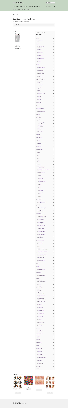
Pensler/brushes (40, 343)
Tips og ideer (23, 9)
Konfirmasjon (41, 190)
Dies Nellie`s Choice (40, 55)
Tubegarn (39, 96)
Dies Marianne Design (41, 53)
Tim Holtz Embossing (41, 76)
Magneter (38, 135)
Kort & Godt (38, 114)
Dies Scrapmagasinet (41, 58)
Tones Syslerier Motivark (41, 172)
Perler (41, 85)
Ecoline (39, 140)
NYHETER (25, 6)
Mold (38, 289)
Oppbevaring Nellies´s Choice (42, 207)
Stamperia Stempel (40, 307)
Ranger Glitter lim (40, 128)
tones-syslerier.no (17, 2)
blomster (40, 175)
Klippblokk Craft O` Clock (42, 216)
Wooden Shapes (40, 290)
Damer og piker (41, 178)
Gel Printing (39, 143)
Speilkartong (38, 286)
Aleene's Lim (40, 123)
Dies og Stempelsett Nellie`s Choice (43, 56)
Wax (38, 163)
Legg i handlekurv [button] (17, 48)
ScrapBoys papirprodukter (41, 231)
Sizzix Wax (39, 284)
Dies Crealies (39, 49)
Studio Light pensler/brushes (42, 258)
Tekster (40, 196)
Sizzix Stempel (40, 305)
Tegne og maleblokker (40, 333)
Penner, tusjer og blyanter (40, 240)
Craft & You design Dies (41, 46)
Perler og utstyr (41, 84)
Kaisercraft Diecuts (40, 223)
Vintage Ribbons (39, 366)
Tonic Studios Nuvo (40, 131)
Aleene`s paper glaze (42, 122)
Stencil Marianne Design (41, 322)
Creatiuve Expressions (41, 219)
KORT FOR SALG (39, 117)
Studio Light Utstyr (40, 354)
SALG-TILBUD (39, 272)
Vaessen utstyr (40, 360)
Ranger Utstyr (40, 351)
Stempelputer (39, 292)
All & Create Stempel (41, 298)
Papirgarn (39, 91)
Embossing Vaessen (40, 70)
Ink (38, 155)
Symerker (39, 94)
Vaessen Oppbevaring (41, 211)
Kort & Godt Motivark (41, 167)
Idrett (40, 187)
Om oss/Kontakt (30, 6)
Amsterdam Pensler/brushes (42, 254)
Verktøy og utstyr (39, 348)
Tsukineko (38, 339)
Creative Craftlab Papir (41, 220)
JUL (37, 105)
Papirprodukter (39, 213)
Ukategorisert (39, 340)
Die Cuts (38, 43)
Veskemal (39, 97)
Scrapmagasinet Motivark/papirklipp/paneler (44, 169)
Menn (39, 193)
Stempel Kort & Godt (41, 310)
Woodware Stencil (40, 327)
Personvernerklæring (37, 6)
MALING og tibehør (39, 137)
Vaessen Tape (40, 132)
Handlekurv (17, 6)
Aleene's (39, 120)
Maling (39, 158)
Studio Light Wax (40, 331)
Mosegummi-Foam (39, 164)
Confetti (38, 41)
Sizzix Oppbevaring (40, 210)
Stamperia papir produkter (41, 234)
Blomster (38, 38)
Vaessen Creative (39, 342)
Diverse (38, 64)
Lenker (39, 90)
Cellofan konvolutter (40, 40)
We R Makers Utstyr (40, 363)
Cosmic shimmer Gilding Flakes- (42, 281)
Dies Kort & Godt (40, 52)
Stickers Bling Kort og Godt (41, 111)
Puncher (38, 263)
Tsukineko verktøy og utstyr (41, 357)
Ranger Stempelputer (41, 293)
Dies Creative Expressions (41, 50)
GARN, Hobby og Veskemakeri (41, 79)
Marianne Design (39, 146)
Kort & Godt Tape (40, 125)
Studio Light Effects (40, 330)
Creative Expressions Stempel (42, 299)
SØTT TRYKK (39, 170)
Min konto (21, 6)
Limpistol (38, 134)
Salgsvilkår (14, 9)
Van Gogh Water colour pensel (42, 261)
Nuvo (38, 245)
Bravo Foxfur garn (40, 81)
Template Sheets (39, 334)
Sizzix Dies (39, 61)
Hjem (14, 6)
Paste (39, 160)
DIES (37, 44)
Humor (40, 184)
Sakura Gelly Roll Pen (41, 248)
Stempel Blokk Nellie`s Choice (42, 202)
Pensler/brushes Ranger (41, 257)
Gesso (39, 152)
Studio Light (38, 328)
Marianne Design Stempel (41, 301)
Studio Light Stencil (40, 325)
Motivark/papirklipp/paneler (41, 166)
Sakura (39, 246)
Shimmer (38, 278)
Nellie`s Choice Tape (41, 126)
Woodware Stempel (40, 316)
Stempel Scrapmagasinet (41, 275)
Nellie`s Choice (39, 199)
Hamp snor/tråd (39, 102)
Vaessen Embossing (40, 78)
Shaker (39, 161)
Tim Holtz (38, 336)
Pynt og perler (39, 264)
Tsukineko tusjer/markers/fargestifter (43, 251)
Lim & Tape (38, 119)
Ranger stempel (40, 304)
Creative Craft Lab (40, 47)
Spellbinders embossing (41, 73)
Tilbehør (41, 87)
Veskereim (39, 99)
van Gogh (38, 345)
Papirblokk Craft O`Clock (42, 217)
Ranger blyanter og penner (41, 269)
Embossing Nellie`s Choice (41, 67)
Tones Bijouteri (39, 337)
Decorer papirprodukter (41, 222)
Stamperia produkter (40, 287)
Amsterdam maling (40, 138)
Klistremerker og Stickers (40, 108)
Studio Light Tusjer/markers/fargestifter (43, 249)
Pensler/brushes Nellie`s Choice (42, 255)
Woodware (38, 368)
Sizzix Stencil (40, 319)
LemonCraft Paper (41, 228)
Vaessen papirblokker (41, 237)
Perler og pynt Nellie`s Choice (42, 201)
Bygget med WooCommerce (23, 403)
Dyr (39, 179)
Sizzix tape (39, 129)
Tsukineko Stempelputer (41, 295)
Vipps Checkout (28, 9)
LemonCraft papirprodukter (41, 225)
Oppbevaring (38, 205)
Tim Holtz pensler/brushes (41, 260)
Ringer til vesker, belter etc (41, 93)
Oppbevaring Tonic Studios (41, 208)
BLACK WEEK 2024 (39, 37)
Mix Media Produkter (39, 149)
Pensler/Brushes (39, 252)
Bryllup (40, 176)
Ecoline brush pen (40, 243)
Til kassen (18, 9)
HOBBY (39, 82)
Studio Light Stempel (41, 313)
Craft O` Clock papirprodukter (42, 214)
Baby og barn (41, 173)
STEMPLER (38, 296)
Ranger (38, 266)
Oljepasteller (40, 346)
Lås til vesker (39, 88)
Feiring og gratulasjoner (42, 181)
